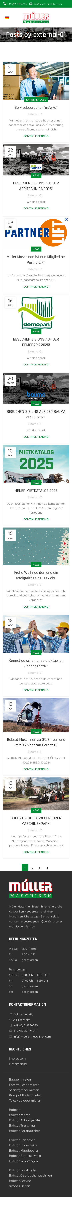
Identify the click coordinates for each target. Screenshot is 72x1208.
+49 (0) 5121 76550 (25, 1025)
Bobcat (14, 1110)
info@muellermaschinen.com (32, 1036)
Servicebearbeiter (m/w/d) (36, 107)
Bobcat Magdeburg (23, 1150)
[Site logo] (36, 17)
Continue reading (36, 136)
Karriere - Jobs (36, 99)
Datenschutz (18, 1064)
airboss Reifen (19, 1186)
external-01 (49, 34)
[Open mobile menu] (67, 18)
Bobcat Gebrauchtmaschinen (30, 1175)
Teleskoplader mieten (25, 1100)
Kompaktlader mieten (25, 1095)
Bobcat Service (20, 1181)
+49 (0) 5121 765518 (25, 1031)
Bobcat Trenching (22, 1125)
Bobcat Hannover (22, 1140)
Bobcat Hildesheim (23, 1145)
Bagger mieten (20, 1079)
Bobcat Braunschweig (25, 1156)
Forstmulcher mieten (24, 1085)
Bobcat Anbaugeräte (24, 1120)
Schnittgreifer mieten (24, 1090)
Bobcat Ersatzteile (22, 1170)
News (36, 175)
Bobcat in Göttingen (23, 1161)
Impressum (17, 1058)
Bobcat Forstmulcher (24, 1131)
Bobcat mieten (19, 1115)
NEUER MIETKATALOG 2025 (36, 490)
